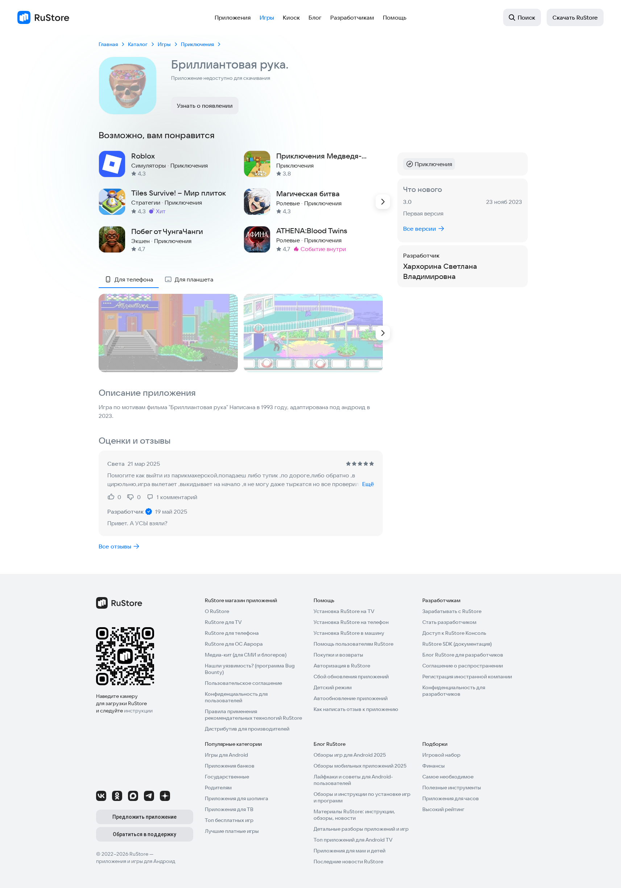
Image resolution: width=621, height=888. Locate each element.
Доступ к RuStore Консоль (454, 633)
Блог (315, 17)
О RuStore (217, 611)
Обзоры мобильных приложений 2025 (360, 765)
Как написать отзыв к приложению (356, 709)
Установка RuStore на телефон (351, 622)
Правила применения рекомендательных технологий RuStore (253, 714)
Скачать (575, 17)
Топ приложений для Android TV (353, 839)
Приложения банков (229, 765)
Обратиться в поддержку (144, 834)
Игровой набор (441, 755)
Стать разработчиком (449, 622)
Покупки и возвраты (338, 654)
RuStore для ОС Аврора (234, 644)
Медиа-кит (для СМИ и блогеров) (245, 654)
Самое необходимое (447, 776)
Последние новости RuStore (348, 861)
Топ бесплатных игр (229, 820)
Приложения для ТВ (229, 809)
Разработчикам (352, 17)
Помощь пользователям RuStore (353, 644)
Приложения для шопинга (236, 798)
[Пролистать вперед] (383, 201)
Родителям (218, 787)
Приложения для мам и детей (349, 850)
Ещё (368, 484)
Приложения (233, 17)
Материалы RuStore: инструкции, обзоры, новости (354, 814)
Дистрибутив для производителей (247, 728)
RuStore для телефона (232, 633)
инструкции (138, 710)
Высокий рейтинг (443, 809)
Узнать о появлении (205, 105)
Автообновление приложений (351, 698)
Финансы (433, 765)
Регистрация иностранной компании (467, 676)
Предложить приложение (144, 817)
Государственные (227, 776)
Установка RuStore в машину (349, 633)
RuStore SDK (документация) (457, 644)
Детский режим (333, 687)
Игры (267, 17)
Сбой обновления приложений (351, 676)
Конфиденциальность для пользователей (236, 697)
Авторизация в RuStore (342, 665)
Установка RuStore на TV (344, 611)
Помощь (394, 17)
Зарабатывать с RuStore (451, 611)
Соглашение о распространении (462, 665)
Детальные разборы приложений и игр (361, 829)
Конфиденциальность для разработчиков (453, 690)
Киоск (291, 17)
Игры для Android (226, 755)
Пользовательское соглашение (243, 683)
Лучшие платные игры (232, 831)
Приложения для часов (450, 798)
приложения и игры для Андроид (135, 861)
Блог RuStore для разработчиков (462, 654)
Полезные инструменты (451, 787)
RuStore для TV (223, 622)
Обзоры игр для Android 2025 (350, 755)
